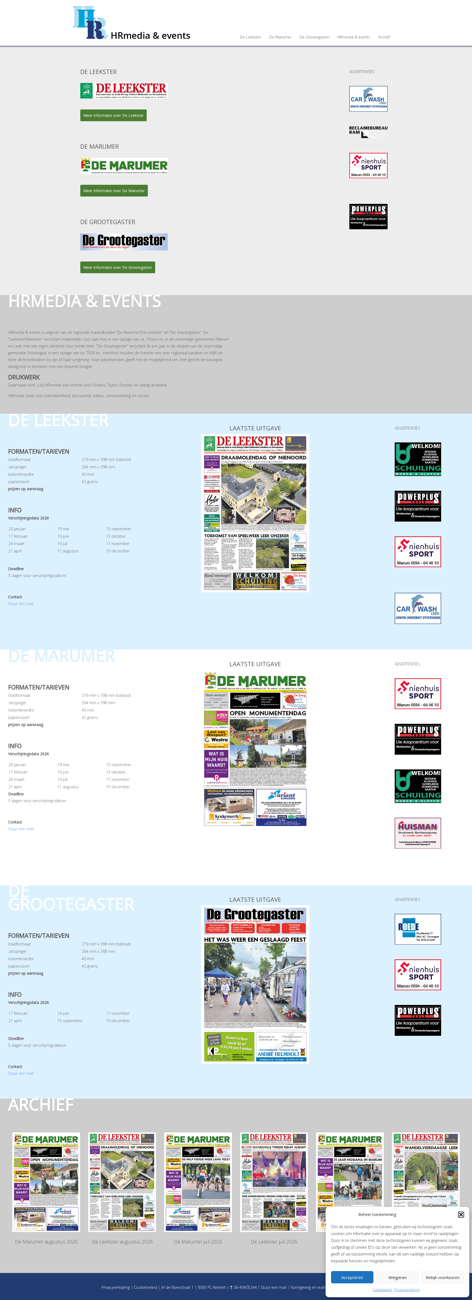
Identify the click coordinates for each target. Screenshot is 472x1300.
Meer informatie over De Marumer (114, 190)
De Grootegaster (314, 37)
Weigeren (397, 1277)
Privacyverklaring (407, 1289)
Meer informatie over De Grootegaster (117, 267)
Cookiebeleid (382, 1289)
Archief (384, 37)
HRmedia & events (353, 37)
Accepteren (352, 1277)
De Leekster (250, 37)
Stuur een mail (21, 603)
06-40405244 (245, 1287)
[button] (461, 1214)
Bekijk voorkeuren (442, 1277)
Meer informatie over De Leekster (113, 115)
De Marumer (280, 37)
